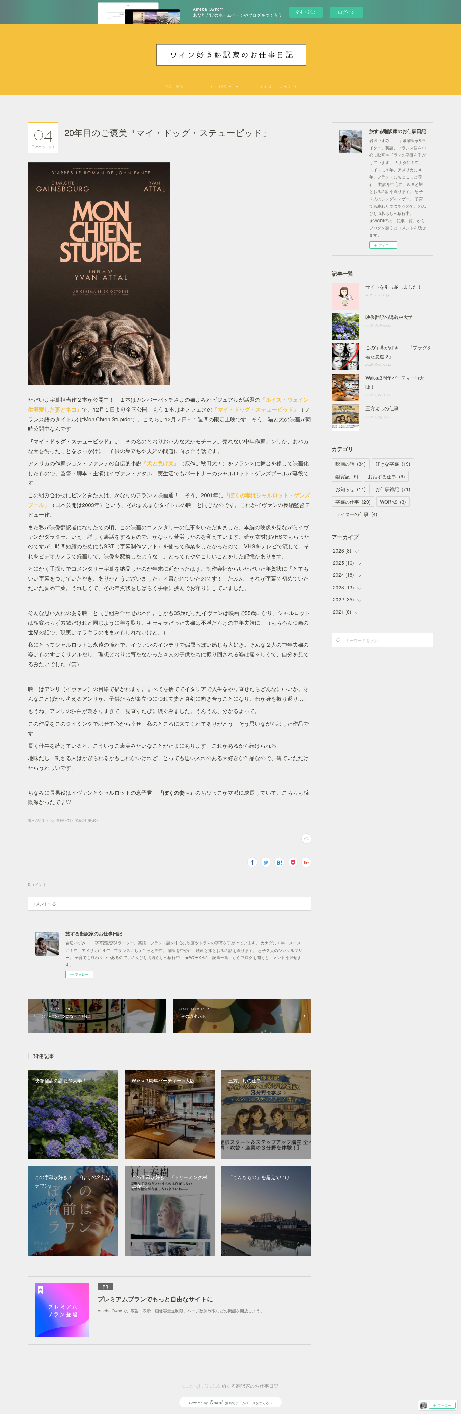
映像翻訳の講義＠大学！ (391, 317)
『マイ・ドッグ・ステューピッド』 (255, 409)
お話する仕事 (386, 476)
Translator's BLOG (277, 86)
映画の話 (350, 463)
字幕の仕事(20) (86, 820)
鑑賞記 (346, 476)
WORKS (174, 86)
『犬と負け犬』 (160, 463)
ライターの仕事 (356, 514)
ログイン (346, 12)
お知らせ (350, 489)
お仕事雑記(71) (61, 820)
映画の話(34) (38, 820)
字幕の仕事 (353, 501)
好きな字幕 (392, 463)
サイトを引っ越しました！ (393, 286)
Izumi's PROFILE (220, 86)
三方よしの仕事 (382, 408)
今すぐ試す (306, 11)
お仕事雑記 (392, 489)
